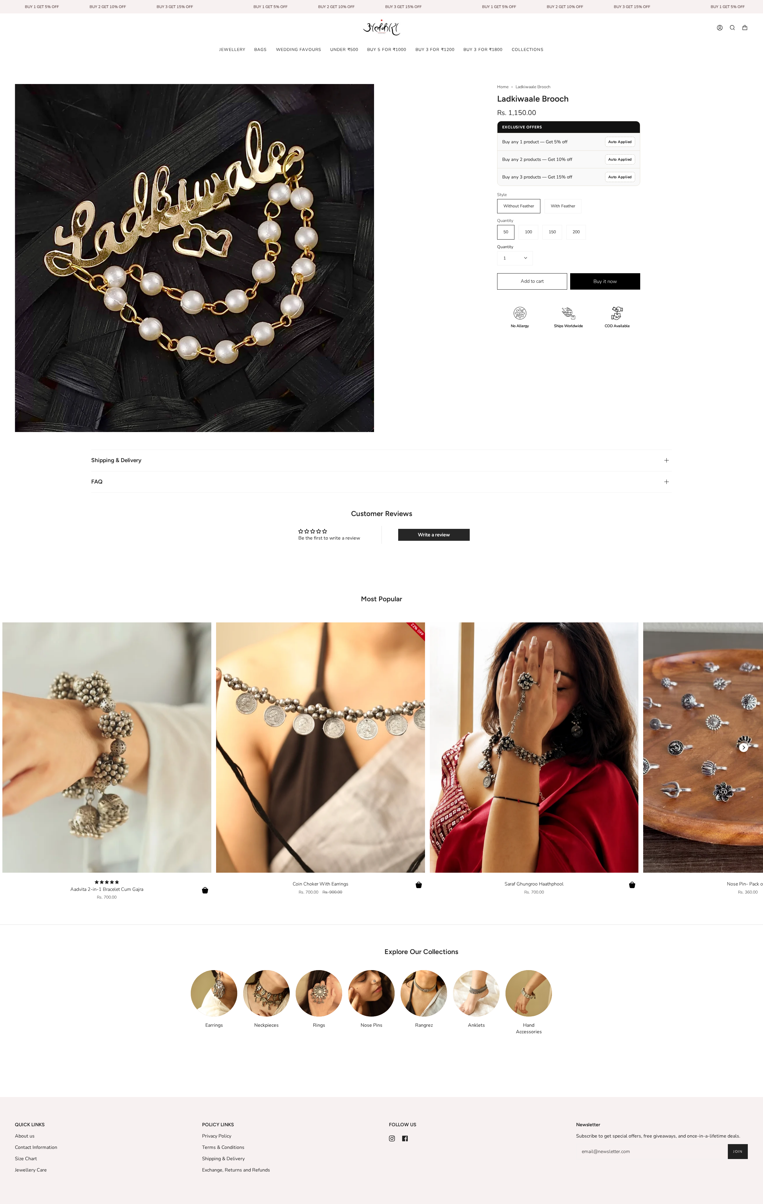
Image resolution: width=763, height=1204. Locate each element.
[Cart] (745, 27)
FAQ (97, 481)
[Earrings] (214, 993)
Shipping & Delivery (116, 460)
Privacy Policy (216, 1136)
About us (25, 1136)
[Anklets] (476, 993)
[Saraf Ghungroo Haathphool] (534, 747)
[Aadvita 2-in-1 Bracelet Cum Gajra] (106, 747)
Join (737, 1151)
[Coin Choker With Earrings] (320, 747)
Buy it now (605, 281)
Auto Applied (620, 141)
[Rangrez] (424, 993)
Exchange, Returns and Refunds (236, 1170)
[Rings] (319, 993)
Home (502, 87)
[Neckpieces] (266, 993)
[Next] (743, 747)
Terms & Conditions (223, 1147)
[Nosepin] (371, 993)
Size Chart (26, 1158)
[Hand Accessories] (528, 993)
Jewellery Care (31, 1170)
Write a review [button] (434, 535)
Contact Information (36, 1147)
